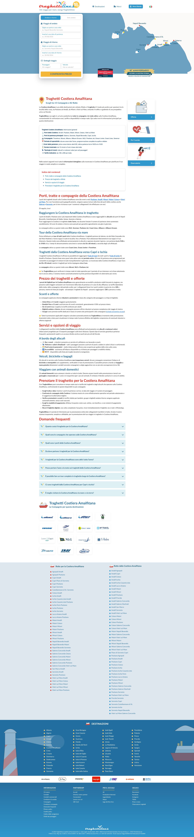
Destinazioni (100, 6)
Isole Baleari (80, 765)
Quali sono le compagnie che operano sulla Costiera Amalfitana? (71, 435)
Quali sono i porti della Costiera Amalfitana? (63, 443)
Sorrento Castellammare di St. (122, 704)
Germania (49, 771)
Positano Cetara (117, 665)
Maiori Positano (58, 629)
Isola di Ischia (115, 256)
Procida (137, 739)
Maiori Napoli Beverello (119, 631)
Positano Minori (117, 683)
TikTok (134, 799)
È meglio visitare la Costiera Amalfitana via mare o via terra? (69, 493)
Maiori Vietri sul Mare (119, 637)
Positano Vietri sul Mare (120, 695)
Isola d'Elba (80, 751)
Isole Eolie (108, 733)
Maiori (111, 199)
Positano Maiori (117, 680)
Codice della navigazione (51, 814)
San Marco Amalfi (58, 669)
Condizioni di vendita (50, 799)
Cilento (49, 742)
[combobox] (61, 30)
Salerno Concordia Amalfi (61, 651)
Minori (105, 199)
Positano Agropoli (117, 656)
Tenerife (137, 756)
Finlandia (49, 765)
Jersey (107, 742)
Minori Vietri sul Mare (119, 649)
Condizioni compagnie (50, 804)
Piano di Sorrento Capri (119, 653)
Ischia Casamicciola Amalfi (61, 599)
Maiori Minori (57, 626)
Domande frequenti (50, 807)
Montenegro (109, 762)
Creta (48, 751)
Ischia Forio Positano (59, 605)
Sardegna (137, 742)
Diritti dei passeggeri (50, 816)
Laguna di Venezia (111, 748)
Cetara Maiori (116, 616)
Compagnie (47, 802)
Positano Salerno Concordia (121, 686)
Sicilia (136, 745)
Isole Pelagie (109, 736)
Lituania (108, 754)
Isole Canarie (80, 768)
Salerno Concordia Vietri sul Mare (64, 666)
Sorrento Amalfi (57, 672)
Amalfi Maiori (116, 589)
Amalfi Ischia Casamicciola (120, 583)
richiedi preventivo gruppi (115, 311)
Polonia (137, 733)
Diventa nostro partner (80, 794)
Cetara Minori (116, 619)
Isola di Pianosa (81, 759)
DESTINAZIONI (100, 724)
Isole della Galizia (82, 771)
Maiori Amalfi (57, 620)
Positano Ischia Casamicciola (121, 671)
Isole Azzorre (80, 762)
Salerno (42, 204)
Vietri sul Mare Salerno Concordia (123, 713)
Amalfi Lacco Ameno (118, 586)
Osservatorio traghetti (139, 804)
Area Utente (137, 6)
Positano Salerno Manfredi (120, 689)
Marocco (108, 759)
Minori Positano (58, 638)
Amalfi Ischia (115, 580)
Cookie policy (48, 811)
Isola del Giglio (81, 754)
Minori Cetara (57, 635)
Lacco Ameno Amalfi (59, 614)
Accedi (75, 792)
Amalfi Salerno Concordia (120, 601)
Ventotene (138, 765)
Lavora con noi (77, 799)
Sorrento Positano (58, 675)
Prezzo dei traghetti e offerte (55, 179)
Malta (107, 756)
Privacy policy (48, 809)
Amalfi (100, 199)
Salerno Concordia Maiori (61, 657)
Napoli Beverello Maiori (60, 644)
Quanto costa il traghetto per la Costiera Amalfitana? (66, 426)
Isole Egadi (109, 730)
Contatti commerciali (50, 797)
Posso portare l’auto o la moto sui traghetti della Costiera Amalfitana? (73, 468)
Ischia (78, 748)
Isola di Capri (93, 256)
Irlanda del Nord (81, 745)
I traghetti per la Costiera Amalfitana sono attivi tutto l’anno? (69, 460)
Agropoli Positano (58, 575)
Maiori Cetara (57, 623)
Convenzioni (77, 797)
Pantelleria (138, 730)
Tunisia (136, 759)
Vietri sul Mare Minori (60, 687)
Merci (119, 6)
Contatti (46, 794)
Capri (48, 736)
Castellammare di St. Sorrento (63, 590)
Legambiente (107, 797)
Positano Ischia (116, 668)
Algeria (48, 733)
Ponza (136, 736)
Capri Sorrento (57, 587)
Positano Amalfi (117, 659)
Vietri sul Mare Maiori (60, 684)
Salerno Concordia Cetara (61, 654)
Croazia (49, 754)
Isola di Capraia (81, 756)
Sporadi (137, 751)
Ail (103, 792)
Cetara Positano (117, 622)
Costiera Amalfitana (53, 748)
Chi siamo (47, 792)
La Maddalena (110, 745)
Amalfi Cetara (116, 577)
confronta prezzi (61, 74)
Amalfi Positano (117, 595)
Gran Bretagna (81, 730)
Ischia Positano (57, 608)
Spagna (137, 748)
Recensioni (135, 792)
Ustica (136, 762)
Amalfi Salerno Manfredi (120, 604)
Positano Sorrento (117, 692)
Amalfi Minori (116, 592)
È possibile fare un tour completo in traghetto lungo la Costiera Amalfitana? (75, 476)
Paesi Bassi (109, 771)
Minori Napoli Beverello (119, 643)
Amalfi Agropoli (116, 571)
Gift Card (76, 802)
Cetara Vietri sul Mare (119, 628)
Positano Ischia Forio (118, 674)
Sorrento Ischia (116, 707)
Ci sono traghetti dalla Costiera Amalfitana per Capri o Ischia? (69, 485)
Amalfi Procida (116, 598)
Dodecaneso (50, 759)
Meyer (105, 799)
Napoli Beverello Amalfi (60, 641)
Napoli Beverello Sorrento (61, 647)
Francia (49, 768)
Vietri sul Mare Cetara (60, 681)
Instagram (135, 797)
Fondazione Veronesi (109, 794)
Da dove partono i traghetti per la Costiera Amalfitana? (67, 451)
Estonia (49, 762)
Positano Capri (116, 662)
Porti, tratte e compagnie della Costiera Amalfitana (63, 176)
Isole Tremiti (109, 739)
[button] (152, 7)
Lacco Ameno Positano (60, 617)
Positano (94, 199)
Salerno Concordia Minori (61, 660)
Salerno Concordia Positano (62, 663)
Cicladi (48, 739)
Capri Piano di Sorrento (60, 581)
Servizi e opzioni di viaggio (54, 182)
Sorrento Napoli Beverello (120, 710)
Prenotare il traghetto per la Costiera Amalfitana (62, 185)
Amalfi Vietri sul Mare (119, 613)
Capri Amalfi (56, 578)
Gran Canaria (80, 733)
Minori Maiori (116, 640)
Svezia (136, 754)
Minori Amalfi (57, 632)
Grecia (78, 736)
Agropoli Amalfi (57, 572)
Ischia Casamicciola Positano (62, 602)
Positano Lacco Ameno (119, 677)
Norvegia (108, 768)
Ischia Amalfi (56, 596)
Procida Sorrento (117, 698)
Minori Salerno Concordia (120, 646)
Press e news (136, 802)
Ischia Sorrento (57, 611)
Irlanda (78, 742)
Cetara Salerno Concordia (120, 625)
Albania (49, 730)
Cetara (116, 199)
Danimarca (50, 756)
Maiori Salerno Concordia (120, 634)
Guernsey (79, 739)
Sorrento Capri (116, 701)
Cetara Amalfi (57, 593)
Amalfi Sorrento (117, 610)
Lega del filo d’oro (108, 802)
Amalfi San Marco (117, 607)
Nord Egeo (109, 765)
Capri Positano (57, 584)
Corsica (49, 745)
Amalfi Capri (115, 574)
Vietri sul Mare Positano (60, 690)
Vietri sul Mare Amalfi (60, 678)
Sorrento (49, 204)
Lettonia (108, 751)
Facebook (135, 794)
